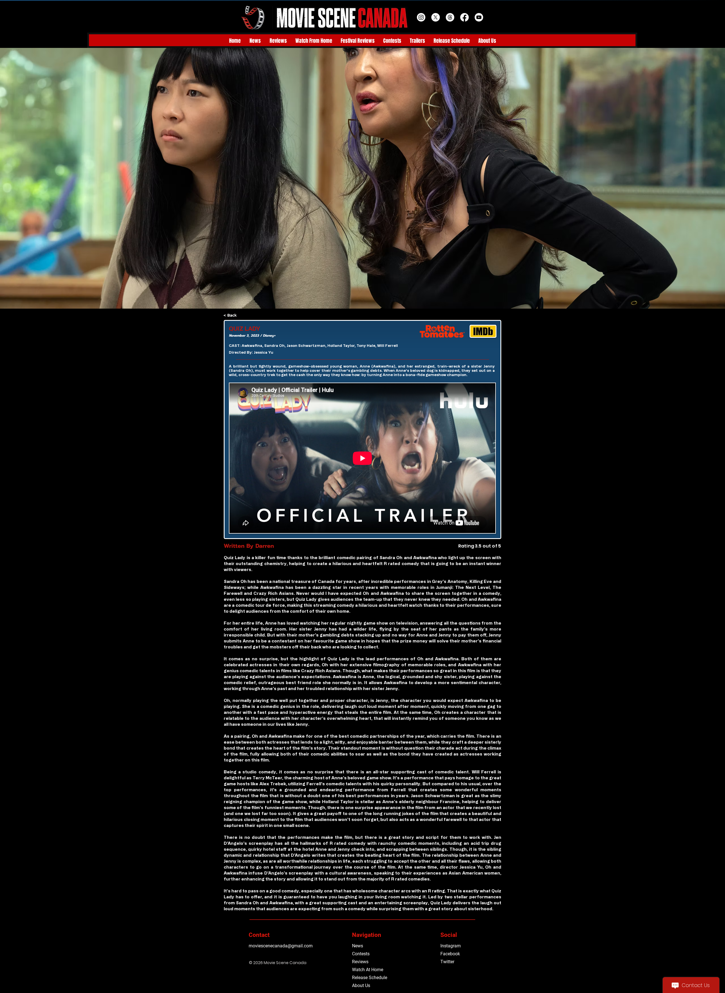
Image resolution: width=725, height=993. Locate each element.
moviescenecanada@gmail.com (281, 946)
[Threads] (450, 17)
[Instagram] (421, 17)
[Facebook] (464, 17)
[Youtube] (479, 17)
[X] (435, 17)
